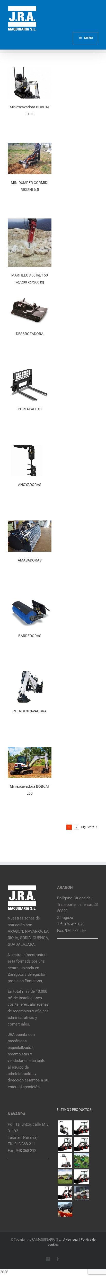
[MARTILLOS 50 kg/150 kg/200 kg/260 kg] (29, 221)
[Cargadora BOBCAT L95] (81, 1128)
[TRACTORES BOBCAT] (65, 1177)
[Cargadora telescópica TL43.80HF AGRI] (65, 1209)
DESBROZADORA (29, 334)
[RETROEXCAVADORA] (29, 674)
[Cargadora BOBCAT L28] (81, 1177)
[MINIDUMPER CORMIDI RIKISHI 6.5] (29, 146)
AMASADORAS (29, 560)
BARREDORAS (29, 636)
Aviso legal (70, 1239)
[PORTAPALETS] (29, 372)
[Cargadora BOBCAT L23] (65, 1193)
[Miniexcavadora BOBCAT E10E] (29, 70)
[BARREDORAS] (29, 599)
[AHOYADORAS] (29, 448)
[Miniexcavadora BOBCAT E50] (29, 750)
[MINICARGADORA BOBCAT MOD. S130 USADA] (81, 1193)
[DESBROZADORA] (29, 297)
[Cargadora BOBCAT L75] (81, 1144)
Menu (88, 38)
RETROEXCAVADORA (30, 711)
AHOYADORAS (29, 485)
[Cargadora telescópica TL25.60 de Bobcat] (65, 1160)
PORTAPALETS (29, 409)
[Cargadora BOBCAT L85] (65, 1144)
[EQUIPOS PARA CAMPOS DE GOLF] (81, 1160)
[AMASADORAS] (29, 523)
